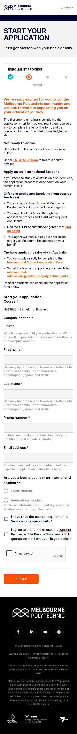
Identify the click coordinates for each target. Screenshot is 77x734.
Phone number (17, 418)
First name (13, 349)
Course (11, 301)
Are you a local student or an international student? (37, 480)
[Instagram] (59, 632)
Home (45, 657)
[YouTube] (45, 632)
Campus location (18, 318)
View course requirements (30, 521)
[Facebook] (18, 632)
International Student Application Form (35, 262)
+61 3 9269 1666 (25, 160)
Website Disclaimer (19, 653)
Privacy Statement (47, 534)
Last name (13, 384)
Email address (16, 448)
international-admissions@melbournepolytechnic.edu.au (38, 274)
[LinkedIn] (32, 632)
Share (68, 7)
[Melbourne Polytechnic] (18, 7)
